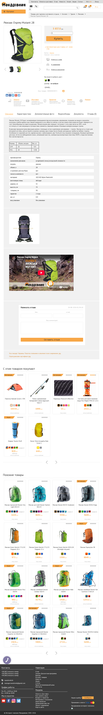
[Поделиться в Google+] (16, 95)
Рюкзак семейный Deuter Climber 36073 (39, 591)
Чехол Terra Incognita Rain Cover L (39, 442)
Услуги (69, 2)
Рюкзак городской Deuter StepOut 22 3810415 (39, 633)
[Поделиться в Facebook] (10, 95)
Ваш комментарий (51, 320)
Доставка (35, 100)
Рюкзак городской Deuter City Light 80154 (15, 506)
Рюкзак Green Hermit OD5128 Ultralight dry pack (63, 548)
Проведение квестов (42, 703)
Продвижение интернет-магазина (82, 706)
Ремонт (88, 100)
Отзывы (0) (91, 114)
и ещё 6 (94, 512)
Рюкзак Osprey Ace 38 (87, 547)
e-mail (68, 312)
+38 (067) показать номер (10, 672)
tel (36, 6)
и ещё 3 (21, 448)
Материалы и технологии (44, 700)
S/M (46, 87)
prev (5, 69)
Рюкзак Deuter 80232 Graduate (63, 505)
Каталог (10, 11)
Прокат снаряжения (42, 705)
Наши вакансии (41, 701)
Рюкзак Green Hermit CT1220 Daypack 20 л (15, 548)
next (40, 69)
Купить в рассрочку (58, 70)
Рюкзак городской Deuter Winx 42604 (63, 633)
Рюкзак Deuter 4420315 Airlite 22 (87, 633)
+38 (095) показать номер (10, 673)
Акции (74, 2)
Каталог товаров (41, 677)
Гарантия (52, 100)
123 (30, 9)
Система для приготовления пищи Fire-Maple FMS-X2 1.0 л (87, 400)
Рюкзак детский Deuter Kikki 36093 (63, 591)
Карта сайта (40, 707)
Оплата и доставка (46, 2)
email (31, 6)
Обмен (69, 100)
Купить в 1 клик (56, 60)
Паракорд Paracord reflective (63, 399)
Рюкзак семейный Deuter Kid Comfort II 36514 (88, 591)
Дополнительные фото (44, 114)
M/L (48, 87)
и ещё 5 (21, 639)
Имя (36, 312)
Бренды (38, 675)
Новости (62, 2)
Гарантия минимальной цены (45, 685)
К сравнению (55, 65)
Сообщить (87, 698)
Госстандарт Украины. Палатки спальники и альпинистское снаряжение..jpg (35, 353)
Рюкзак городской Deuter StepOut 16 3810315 (15, 633)
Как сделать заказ (42, 696)
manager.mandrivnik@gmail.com (15, 683)
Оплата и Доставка (42, 694)
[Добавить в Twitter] (13, 95)
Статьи (80, 2)
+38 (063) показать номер (10, 675)
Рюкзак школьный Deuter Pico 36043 (15, 591)
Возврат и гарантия (42, 698)
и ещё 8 (45, 512)
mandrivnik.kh (9, 680)
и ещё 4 (45, 639)
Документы (79, 114)
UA (90, 2)
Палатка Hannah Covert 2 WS (15, 399)
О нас (56, 2)
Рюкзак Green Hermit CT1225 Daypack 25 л (39, 548)
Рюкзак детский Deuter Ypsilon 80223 (39, 506)
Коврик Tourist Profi (15, 441)
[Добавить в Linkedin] (7, 95)
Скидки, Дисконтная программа (46, 673)
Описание (9, 114)
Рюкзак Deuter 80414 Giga (88, 505)
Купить (58, 38)
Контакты (34, 2)
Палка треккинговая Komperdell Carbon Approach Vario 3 (39, 401)
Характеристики (24, 114)
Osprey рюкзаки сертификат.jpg (20, 356)
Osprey (52, 53)
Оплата (16, 100)
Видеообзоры (64, 114)
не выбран (54, 83)
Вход (97, 2)
